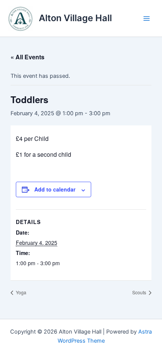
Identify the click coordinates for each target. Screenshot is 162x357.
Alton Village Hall (75, 17)
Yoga (20, 292)
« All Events (27, 57)
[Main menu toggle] (146, 18)
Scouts (139, 292)
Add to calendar (54, 189)
